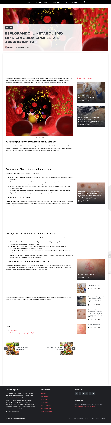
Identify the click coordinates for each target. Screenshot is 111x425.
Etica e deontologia (46, 405)
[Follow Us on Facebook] (80, 393)
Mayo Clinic (13, 330)
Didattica (56, 2)
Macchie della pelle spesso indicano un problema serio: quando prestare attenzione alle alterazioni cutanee (96, 313)
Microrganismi (41, 2)
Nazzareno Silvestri (15, 47)
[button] (84, 2)
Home (28, 2)
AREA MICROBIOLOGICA (98, 418)
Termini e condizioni (46, 411)
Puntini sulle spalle (86, 274)
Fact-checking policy (46, 408)
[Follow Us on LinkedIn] (86, 393)
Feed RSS (43, 393)
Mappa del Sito (45, 396)
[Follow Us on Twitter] (90, 393)
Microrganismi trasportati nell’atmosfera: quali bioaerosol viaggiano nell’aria (90, 119)
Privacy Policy (44, 402)
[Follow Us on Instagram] (76, 393)
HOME (71, 418)
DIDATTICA (88, 418)
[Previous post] (5, 348)
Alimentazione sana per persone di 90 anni (95, 284)
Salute (9, 28)
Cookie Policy (44, 399)
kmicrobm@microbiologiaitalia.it (85, 406)
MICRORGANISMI (78, 418)
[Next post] (73, 348)
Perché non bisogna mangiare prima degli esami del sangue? (27, 333)
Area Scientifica (72, 2)
